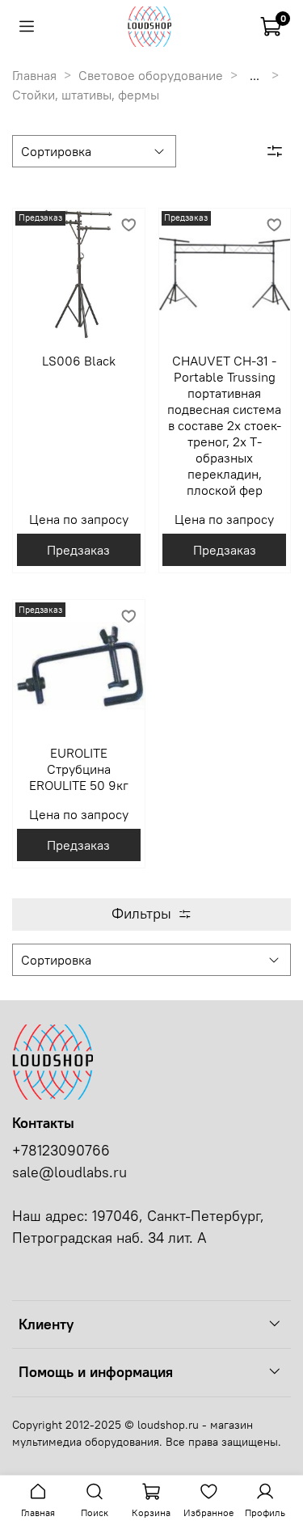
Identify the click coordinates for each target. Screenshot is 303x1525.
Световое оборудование (150, 75)
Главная (34, 75)
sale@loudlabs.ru (69, 1172)
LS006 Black (79, 361)
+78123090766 (61, 1151)
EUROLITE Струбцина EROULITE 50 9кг (78, 769)
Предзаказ (78, 550)
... (254, 75)
